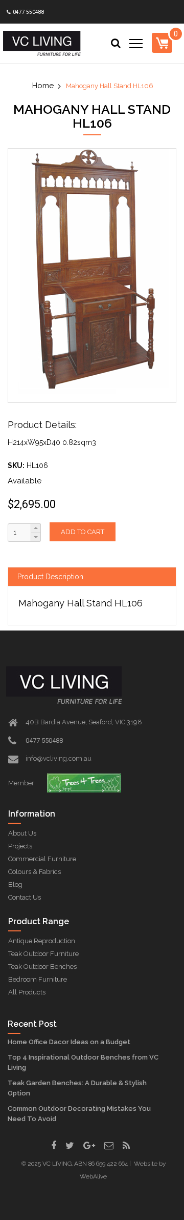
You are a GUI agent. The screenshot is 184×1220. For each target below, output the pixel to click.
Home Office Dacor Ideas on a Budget (69, 1042)
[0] (162, 42)
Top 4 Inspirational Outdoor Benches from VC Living (83, 1062)
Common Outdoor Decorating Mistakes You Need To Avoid (79, 1114)
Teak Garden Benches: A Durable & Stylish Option (77, 1088)
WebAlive (93, 1176)
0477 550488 (28, 12)
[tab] (92, 576)
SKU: (16, 465)
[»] (47, 85)
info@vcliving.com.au (58, 758)
